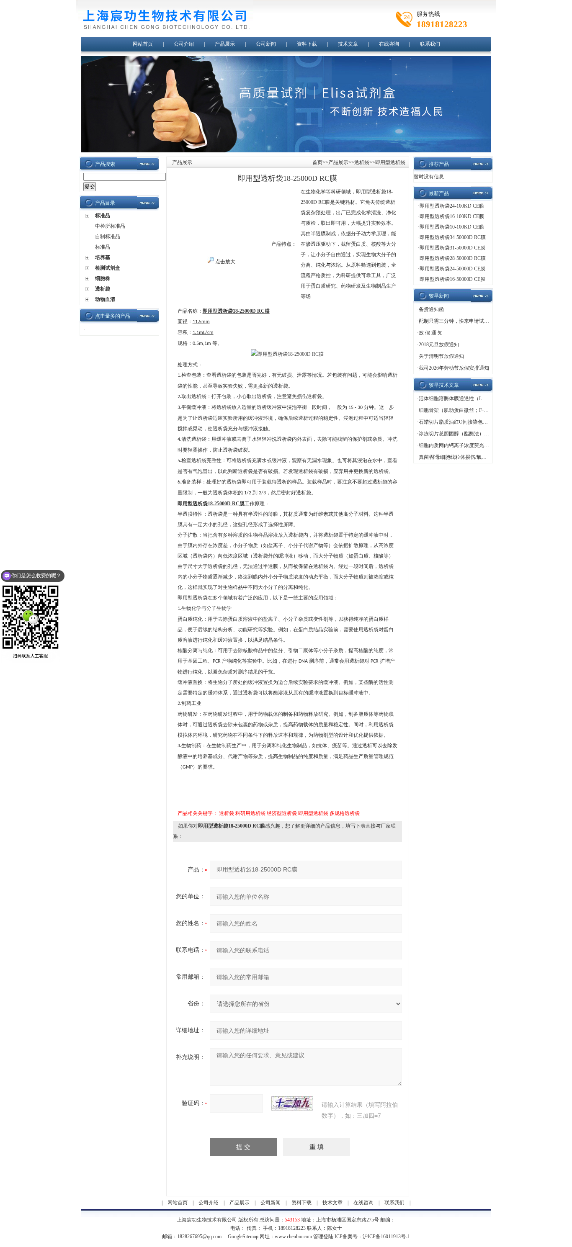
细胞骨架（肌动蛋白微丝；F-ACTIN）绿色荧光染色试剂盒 (484, 410)
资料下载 (307, 44)
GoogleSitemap (243, 1236)
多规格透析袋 (345, 813)
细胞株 (102, 278)
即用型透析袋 (313, 813)
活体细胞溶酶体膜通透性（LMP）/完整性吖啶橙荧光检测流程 (487, 398)
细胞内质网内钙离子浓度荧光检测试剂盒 (464, 445)
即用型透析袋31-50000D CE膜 (452, 248)
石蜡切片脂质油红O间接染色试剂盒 (458, 422)
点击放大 (224, 262)
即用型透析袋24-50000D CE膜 (452, 269)
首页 (317, 162)
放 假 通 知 (431, 333)
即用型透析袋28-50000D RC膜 (453, 258)
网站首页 (143, 44)
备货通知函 (431, 309)
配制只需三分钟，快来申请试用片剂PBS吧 (466, 321)
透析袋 (102, 289)
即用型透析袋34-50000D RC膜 (453, 237)
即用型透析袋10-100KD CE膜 (452, 227)
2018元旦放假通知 (439, 344)
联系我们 (430, 44)
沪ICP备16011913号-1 (386, 1236)
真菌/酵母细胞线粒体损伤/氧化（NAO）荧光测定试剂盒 (481, 457)
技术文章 (348, 44)
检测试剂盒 (107, 268)
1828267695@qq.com (199, 1236)
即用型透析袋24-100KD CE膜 (452, 206)
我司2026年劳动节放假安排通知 (454, 368)
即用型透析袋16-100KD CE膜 (452, 216)
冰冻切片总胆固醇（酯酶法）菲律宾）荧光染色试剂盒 (479, 434)
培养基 (102, 257)
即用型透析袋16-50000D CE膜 (452, 279)
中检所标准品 (110, 226)
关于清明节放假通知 (441, 356)
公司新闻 (266, 44)
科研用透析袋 (250, 813)
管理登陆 (323, 1236)
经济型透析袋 (282, 813)
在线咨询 (389, 44)
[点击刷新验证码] (292, 1103)
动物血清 (105, 299)
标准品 (102, 216)
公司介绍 (184, 44)
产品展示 (225, 44)
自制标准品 (107, 236)
